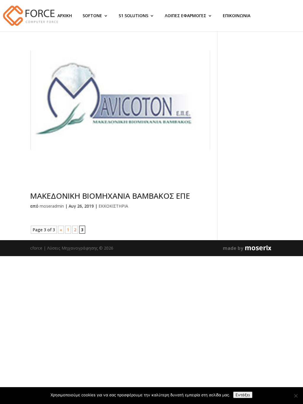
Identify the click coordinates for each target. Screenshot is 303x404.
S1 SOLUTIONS (133, 15)
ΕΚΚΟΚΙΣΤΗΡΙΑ (113, 206)
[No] (296, 396)
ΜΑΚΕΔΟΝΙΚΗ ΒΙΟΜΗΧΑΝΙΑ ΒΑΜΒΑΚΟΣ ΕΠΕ (110, 195)
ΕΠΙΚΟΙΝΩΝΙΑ (236, 15)
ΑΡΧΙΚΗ (64, 15)
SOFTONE (92, 15)
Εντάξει (243, 394)
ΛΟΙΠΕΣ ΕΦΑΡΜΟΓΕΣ (185, 15)
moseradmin (52, 206)
